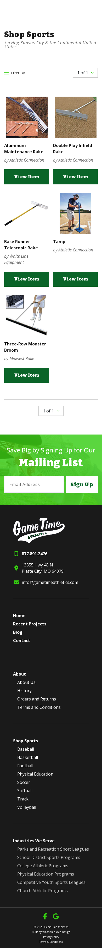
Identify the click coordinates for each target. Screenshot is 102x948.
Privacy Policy (51, 937)
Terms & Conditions (51, 942)
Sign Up (81, 484)
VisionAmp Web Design (56, 932)
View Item (26, 176)
